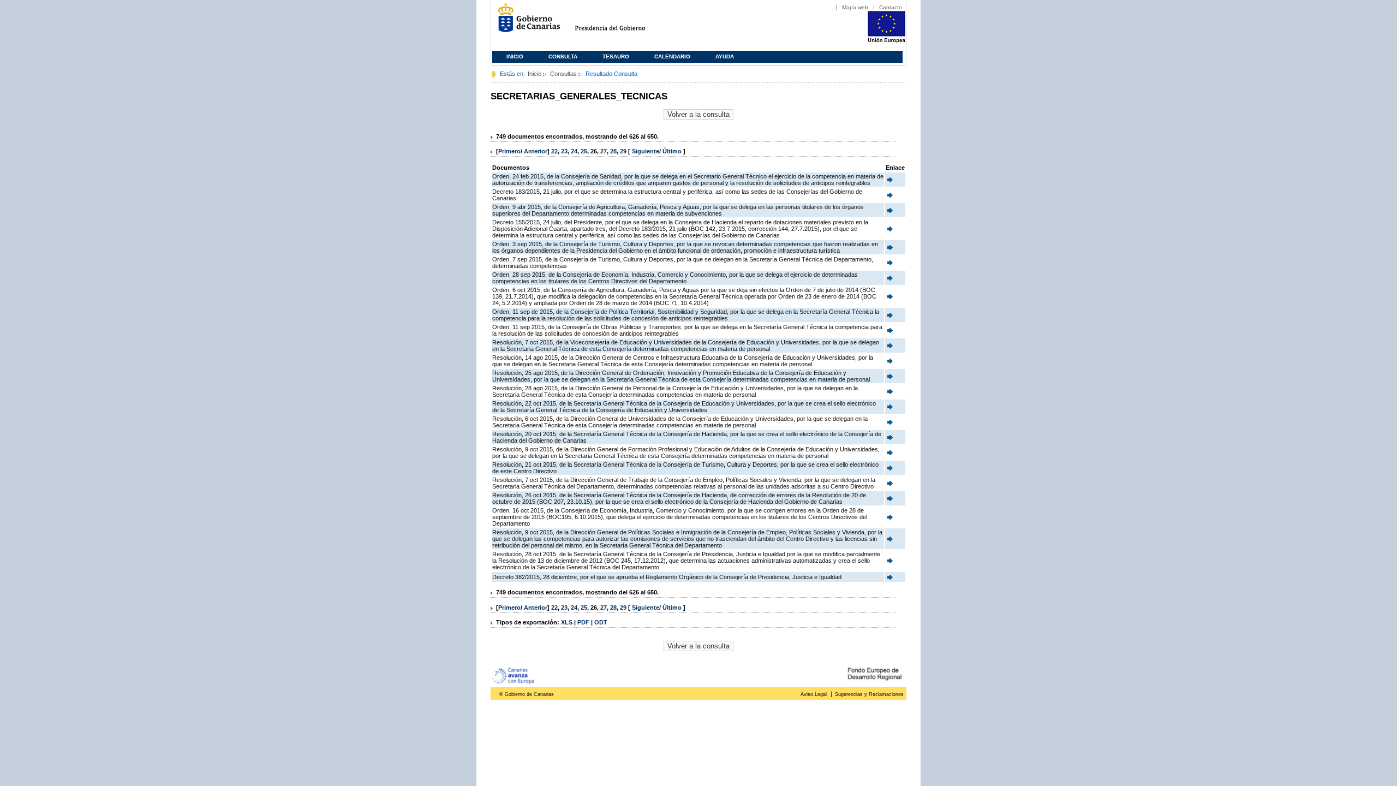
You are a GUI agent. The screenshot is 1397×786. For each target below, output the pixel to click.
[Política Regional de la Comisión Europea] (886, 41)
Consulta (562, 56)
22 (554, 151)
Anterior (535, 151)
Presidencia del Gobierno (620, 22)
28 (613, 151)
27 (603, 151)
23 (564, 151)
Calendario (672, 56)
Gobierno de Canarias (525, 22)
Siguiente (645, 151)
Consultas (563, 73)
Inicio (514, 56)
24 (574, 151)
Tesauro (615, 56)
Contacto (890, 7)
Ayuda (724, 56)
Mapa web (855, 7)
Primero (509, 151)
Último (672, 151)
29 (623, 151)
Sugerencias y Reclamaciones (869, 694)
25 (584, 151)
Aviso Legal (814, 694)
